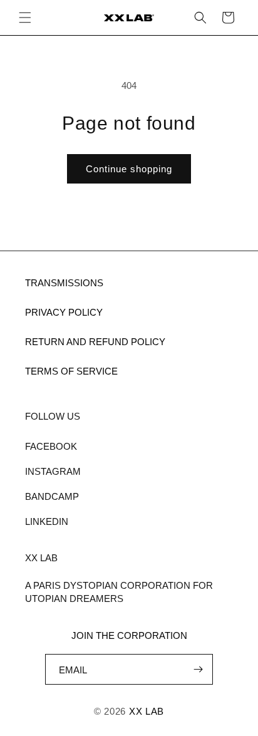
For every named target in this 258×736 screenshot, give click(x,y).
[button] (25, 17)
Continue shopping (129, 168)
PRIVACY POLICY (64, 312)
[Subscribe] (198, 669)
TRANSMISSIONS (64, 282)
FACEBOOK (51, 446)
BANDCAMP (52, 496)
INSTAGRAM (53, 471)
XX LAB (146, 711)
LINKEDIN (46, 521)
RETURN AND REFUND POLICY (95, 341)
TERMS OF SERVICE (71, 371)
